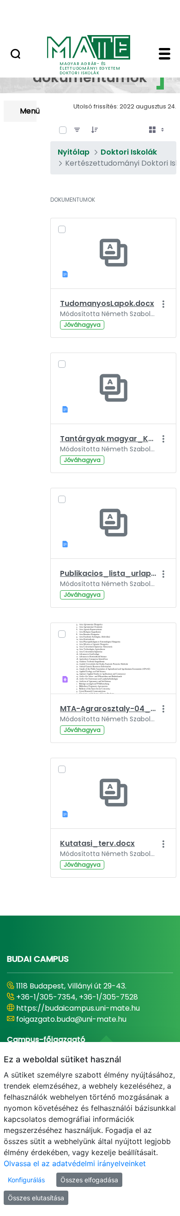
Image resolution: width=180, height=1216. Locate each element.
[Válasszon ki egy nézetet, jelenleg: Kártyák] (157, 130)
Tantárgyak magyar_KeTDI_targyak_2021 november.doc (108, 438)
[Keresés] (15, 55)
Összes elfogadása (89, 1180)
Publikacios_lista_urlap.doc (108, 573)
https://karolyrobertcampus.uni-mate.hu (91, 1008)
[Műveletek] (163, 304)
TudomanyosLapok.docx (107, 303)
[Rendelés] (95, 130)
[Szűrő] (77, 130)
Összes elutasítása (36, 1198)
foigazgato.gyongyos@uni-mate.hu (79, 1019)
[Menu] (164, 55)
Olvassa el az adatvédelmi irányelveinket (75, 1163)
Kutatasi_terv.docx (97, 843)
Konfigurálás (26, 1180)
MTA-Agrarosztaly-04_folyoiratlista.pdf (108, 708)
